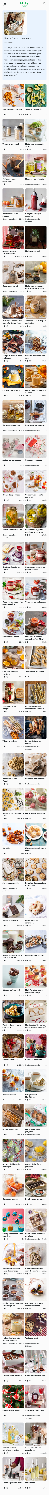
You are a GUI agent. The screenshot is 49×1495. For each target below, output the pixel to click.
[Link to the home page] (24, 4)
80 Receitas (9, 42)
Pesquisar (44, 6)
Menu (4, 6)
